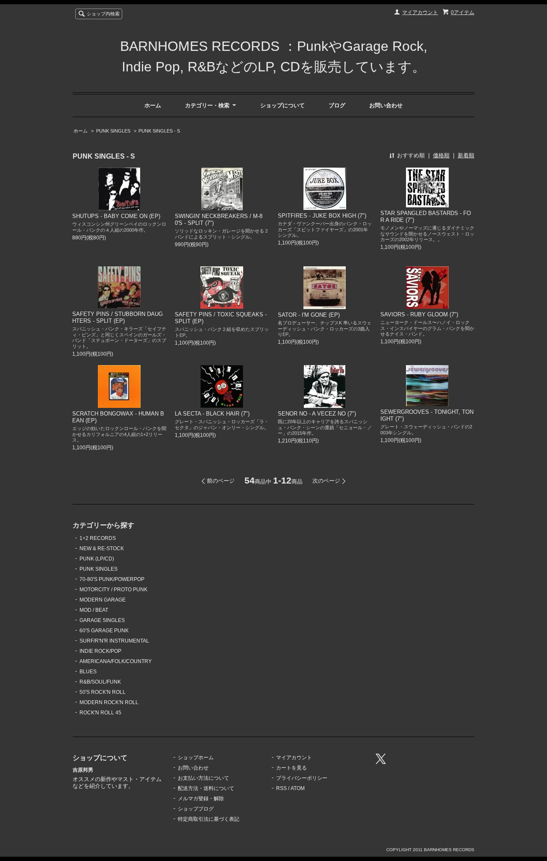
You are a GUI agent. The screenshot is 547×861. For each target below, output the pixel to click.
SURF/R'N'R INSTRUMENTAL (114, 641)
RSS (281, 788)
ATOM (298, 788)
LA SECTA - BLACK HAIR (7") (212, 413)
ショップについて (282, 105)
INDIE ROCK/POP (100, 651)
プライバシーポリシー (301, 778)
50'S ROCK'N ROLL (102, 692)
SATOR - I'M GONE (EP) (309, 315)
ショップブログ (196, 809)
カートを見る (291, 768)
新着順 (466, 155)
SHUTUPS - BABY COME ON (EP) (116, 216)
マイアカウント (420, 12)
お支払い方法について (203, 778)
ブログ (337, 105)
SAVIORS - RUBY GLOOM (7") (419, 314)
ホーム (152, 105)
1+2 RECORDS (97, 538)
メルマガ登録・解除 (201, 799)
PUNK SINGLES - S (159, 130)
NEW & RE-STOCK (101, 548)
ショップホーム (196, 758)
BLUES (88, 672)
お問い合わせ (386, 105)
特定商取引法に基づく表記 (208, 819)
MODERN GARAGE (102, 600)
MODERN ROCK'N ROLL (108, 702)
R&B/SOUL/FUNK (100, 682)
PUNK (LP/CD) (96, 559)
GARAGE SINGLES (102, 620)
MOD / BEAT (93, 610)
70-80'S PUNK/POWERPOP (111, 579)
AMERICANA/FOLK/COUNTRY (115, 661)
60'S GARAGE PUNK (104, 631)
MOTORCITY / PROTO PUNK (113, 590)
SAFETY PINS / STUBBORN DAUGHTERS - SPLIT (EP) (117, 317)
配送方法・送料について (206, 788)
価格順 (441, 155)
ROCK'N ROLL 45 (100, 713)
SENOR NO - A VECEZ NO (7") (317, 413)
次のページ (326, 481)
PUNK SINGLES (113, 130)
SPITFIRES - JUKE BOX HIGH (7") (322, 215)
